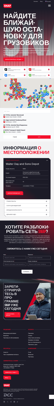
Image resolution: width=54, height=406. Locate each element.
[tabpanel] (27, 122)
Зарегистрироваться (14, 193)
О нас (29, 352)
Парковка (31, 333)
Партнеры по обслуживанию (11, 338)
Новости (5, 352)
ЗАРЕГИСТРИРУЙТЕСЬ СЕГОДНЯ (13, 59)
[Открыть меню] (49, 5)
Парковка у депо (32, 344)
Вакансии (30, 354)
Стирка (30, 335)
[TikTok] (17, 402)
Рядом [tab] (15, 137)
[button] (50, 97)
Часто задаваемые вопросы (11, 354)
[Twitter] (7, 402)
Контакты (36, 1)
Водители (6, 335)
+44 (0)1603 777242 (8, 368)
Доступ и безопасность (34, 342)
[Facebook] (14, 402)
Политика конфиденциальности (18, 398)
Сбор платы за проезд (34, 338)
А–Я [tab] (39, 137)
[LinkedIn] (4, 402)
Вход (41, 1)
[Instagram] (11, 402)
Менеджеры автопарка (9, 333)
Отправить (26, 271)
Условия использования (7, 398)
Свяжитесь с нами (10, 372)
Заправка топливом (33, 340)
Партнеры (31, 357)
